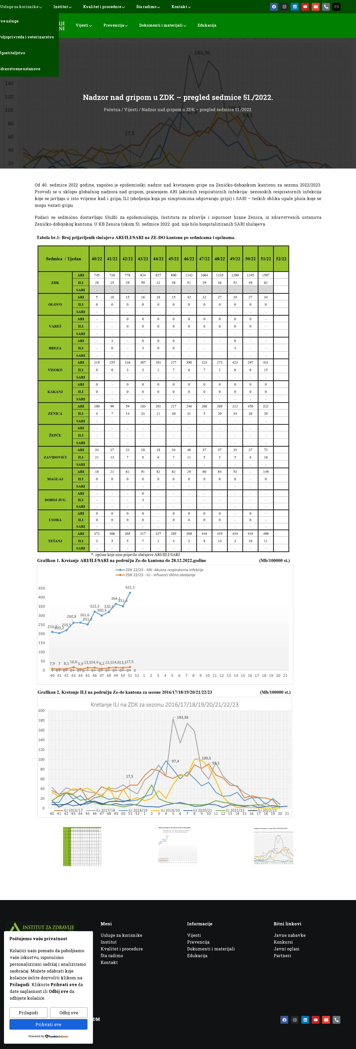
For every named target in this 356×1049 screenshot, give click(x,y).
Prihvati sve (48, 1024)
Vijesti (82, 25)
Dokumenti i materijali (161, 25)
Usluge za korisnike (19, 6)
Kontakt (179, 6)
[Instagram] (284, 7)
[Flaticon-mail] (336, 7)
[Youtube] (305, 7)
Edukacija (207, 25)
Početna (112, 109)
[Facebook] (274, 7)
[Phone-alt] (326, 7)
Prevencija (113, 25)
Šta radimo (146, 6)
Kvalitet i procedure (102, 6)
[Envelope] (316, 7)
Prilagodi (28, 1012)
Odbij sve (68, 1012)
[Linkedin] (295, 7)
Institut (60, 6)
